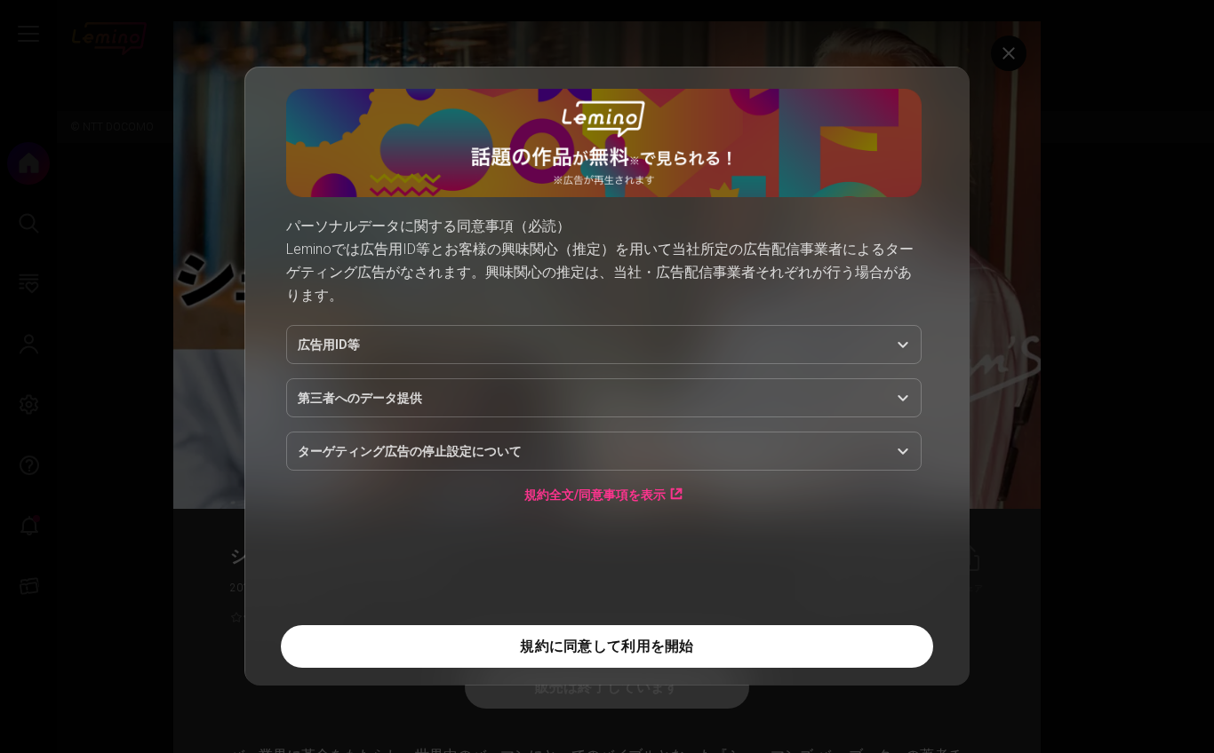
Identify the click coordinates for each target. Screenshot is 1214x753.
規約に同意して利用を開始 (606, 646)
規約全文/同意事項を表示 (595, 494)
